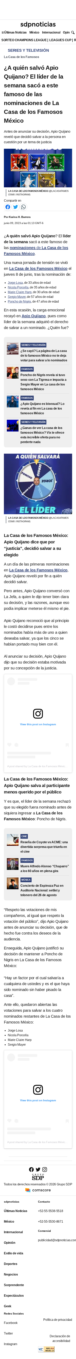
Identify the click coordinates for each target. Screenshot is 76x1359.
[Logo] (38, 25)
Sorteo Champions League (24, 40)
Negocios (11, 1274)
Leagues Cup (60, 40)
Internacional (51, 32)
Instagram (10, 1344)
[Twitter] (15, 207)
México (34, 32)
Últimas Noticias (15, 32)
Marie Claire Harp (20, 292)
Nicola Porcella (18, 287)
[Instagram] (44, 1169)
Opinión (68, 32)
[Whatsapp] (23, 207)
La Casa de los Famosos (21, 57)
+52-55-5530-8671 (50, 1221)
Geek (7, 1306)
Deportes (10, 1264)
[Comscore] (38, 1190)
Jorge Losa (15, 282)
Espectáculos (14, 1295)
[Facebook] (8, 207)
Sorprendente (14, 1285)
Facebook (10, 1323)
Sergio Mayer (17, 296)
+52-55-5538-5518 (50, 1211)
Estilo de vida (13, 1253)
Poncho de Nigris (19, 301)
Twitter (8, 1333)
